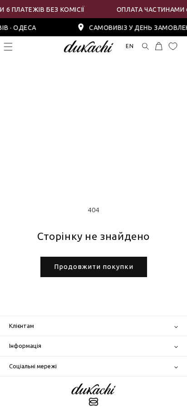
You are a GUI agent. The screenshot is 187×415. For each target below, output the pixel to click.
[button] (8, 47)
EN (130, 46)
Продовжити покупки (93, 266)
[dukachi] (93, 395)
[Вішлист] (173, 46)
